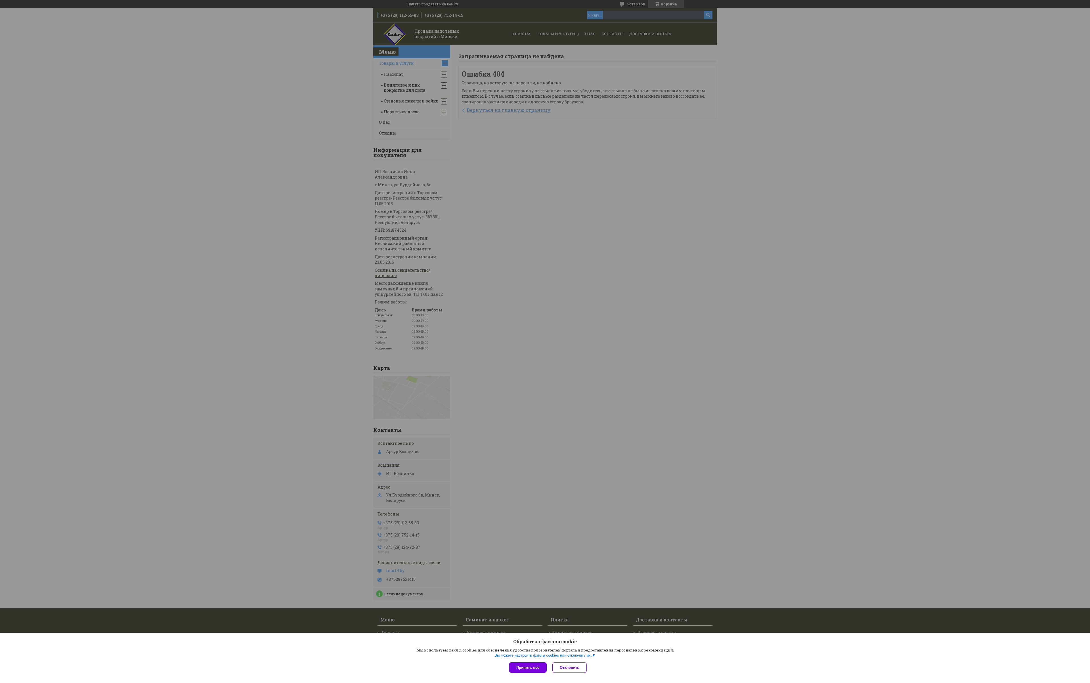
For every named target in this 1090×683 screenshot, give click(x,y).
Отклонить (569, 667)
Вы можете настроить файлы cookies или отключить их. (543, 655)
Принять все (527, 667)
